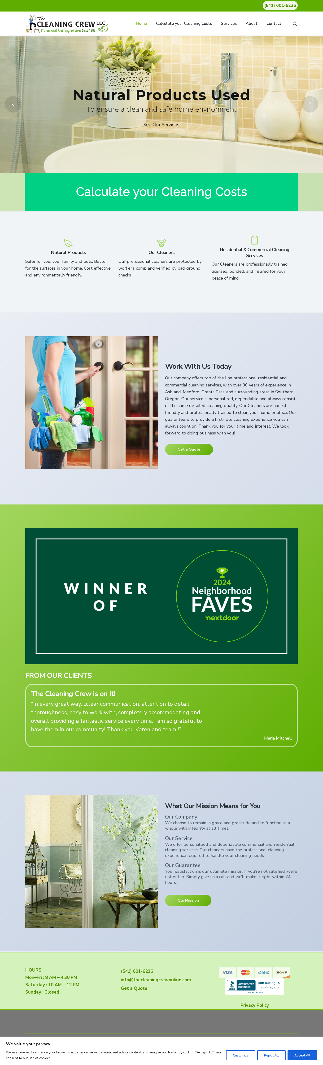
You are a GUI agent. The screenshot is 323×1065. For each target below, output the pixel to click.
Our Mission (188, 900)
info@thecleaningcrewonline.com (154, 980)
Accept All (302, 1055)
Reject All (271, 1055)
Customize (241, 1055)
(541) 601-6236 (280, 5)
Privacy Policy (254, 1005)
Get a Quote (189, 449)
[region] (161, 1051)
